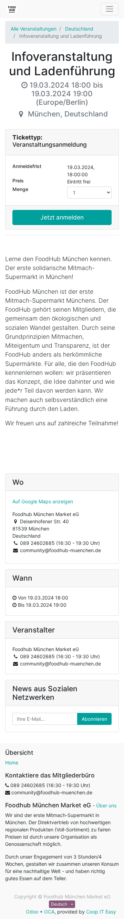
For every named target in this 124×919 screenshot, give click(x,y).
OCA (49, 912)
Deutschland (79, 29)
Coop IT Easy (101, 912)
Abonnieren (94, 719)
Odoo (32, 912)
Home (11, 762)
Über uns (106, 805)
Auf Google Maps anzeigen (42, 501)
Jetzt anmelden (62, 217)
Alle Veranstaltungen (33, 29)
